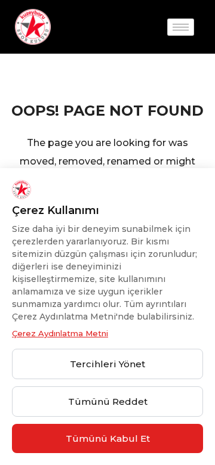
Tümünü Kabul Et (108, 438)
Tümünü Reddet (108, 401)
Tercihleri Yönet (107, 364)
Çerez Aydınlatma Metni (60, 333)
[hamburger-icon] (180, 27)
